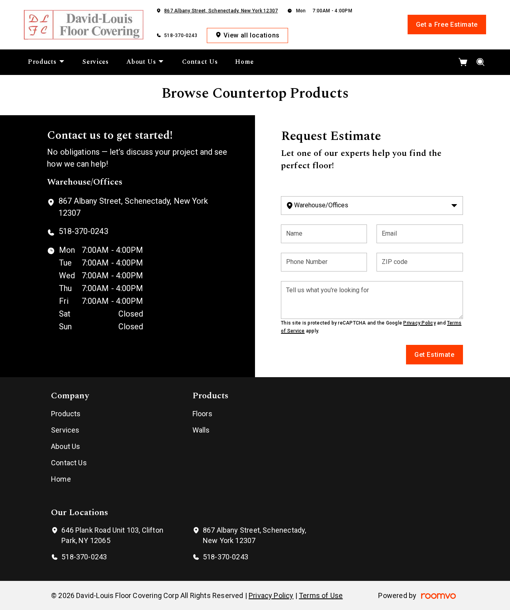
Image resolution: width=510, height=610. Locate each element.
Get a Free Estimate (447, 24)
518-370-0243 (180, 35)
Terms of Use (321, 595)
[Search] (480, 62)
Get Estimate (434, 354)
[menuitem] (46, 62)
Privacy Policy (419, 323)
